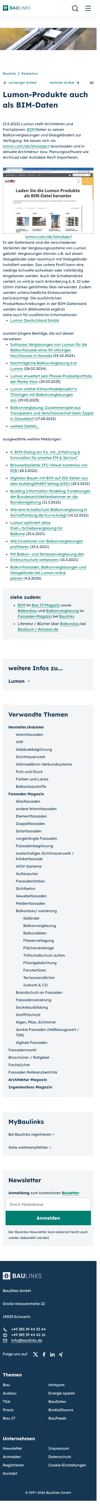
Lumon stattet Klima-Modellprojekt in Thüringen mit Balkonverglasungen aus (43, 394)
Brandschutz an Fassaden (39, 992)
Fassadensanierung (33, 999)
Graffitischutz (28, 1014)
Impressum (58, 1448)
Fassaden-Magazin (35, 616)
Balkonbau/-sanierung (36, 910)
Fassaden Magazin (26, 794)
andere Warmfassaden (36, 808)
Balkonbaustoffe (31, 786)
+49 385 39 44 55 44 (28, 1329)
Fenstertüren (34, 970)
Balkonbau (27, 610)
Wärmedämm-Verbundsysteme (44, 764)
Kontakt (10, 1473)
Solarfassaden (29, 831)
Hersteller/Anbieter (26, 727)
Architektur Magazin (27, 1079)
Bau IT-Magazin (46, 605)
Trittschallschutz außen (44, 955)
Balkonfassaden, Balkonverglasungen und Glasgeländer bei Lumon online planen (48, 572)
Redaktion (29, 73)
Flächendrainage (38, 948)
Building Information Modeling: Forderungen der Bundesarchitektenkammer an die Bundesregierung (50, 496)
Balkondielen (35, 933)
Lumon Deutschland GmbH (34, 320)
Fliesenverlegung (38, 940)
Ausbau (10, 1393)
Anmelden (12, 1456)
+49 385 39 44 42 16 (28, 1334)
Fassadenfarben (30, 881)
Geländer (31, 918)
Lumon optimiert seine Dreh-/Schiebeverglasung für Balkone (36, 528)
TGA (6, 1401)
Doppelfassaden (30, 823)
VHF (19, 742)
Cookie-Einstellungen (67, 1465)
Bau (6, 1384)
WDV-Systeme (29, 866)
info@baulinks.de (26, 1340)
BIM (30, 129)
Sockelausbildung (32, 1007)
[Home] (48, 1278)
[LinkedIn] (54, 1354)
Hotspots (56, 1384)
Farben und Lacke (32, 779)
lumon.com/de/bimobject (26, 146)
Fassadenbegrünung (34, 845)
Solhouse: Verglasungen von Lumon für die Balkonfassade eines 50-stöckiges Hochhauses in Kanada (48, 350)
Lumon (17, 681)
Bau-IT (9, 1418)
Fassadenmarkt (22, 1050)
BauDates (57, 1401)
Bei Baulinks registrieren (29, 1134)
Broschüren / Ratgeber (29, 1057)
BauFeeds (57, 1418)
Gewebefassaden (31, 896)
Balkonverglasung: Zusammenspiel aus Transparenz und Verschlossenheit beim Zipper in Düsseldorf (52, 413)
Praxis (8, 1410)
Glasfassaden (28, 801)
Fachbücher (19, 1064)
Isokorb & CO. (36, 985)
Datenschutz (59, 1456)
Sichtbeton (25, 888)
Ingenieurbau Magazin (30, 1087)
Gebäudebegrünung (34, 749)
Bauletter (70, 1192)
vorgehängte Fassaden (36, 838)
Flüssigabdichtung (40, 962)
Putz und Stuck (29, 771)
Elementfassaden (31, 816)
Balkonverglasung (62, 610)
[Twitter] (37, 1354)
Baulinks (9, 73)
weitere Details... (24, 426)
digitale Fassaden (31, 1042)
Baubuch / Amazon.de (38, 629)
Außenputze (27, 873)
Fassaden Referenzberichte (32, 1072)
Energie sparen (61, 1393)
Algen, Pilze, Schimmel (36, 1022)
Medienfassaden (30, 903)
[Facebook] (45, 1354)
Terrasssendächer (39, 977)
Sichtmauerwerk (30, 756)
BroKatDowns (60, 1410)
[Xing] (62, 1354)
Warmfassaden (29, 734)
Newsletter (12, 1448)
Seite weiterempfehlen (28, 1147)
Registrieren (13, 1465)
